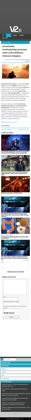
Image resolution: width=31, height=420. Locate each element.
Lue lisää (21, 418)
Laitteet (5, 38)
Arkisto (4, 369)
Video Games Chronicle (11, 122)
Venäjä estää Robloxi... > (24, 129)
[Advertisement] (15, 338)
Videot (21, 35)
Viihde (15, 35)
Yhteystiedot (5, 378)
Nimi (4, 296)
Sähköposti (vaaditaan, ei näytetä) (11, 301)
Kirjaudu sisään (6, 362)
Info (3, 375)
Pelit (8, 35)
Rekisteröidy (5, 366)
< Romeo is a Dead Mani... (7, 129)
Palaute (4, 372)
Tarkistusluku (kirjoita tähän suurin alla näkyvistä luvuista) (14, 307)
